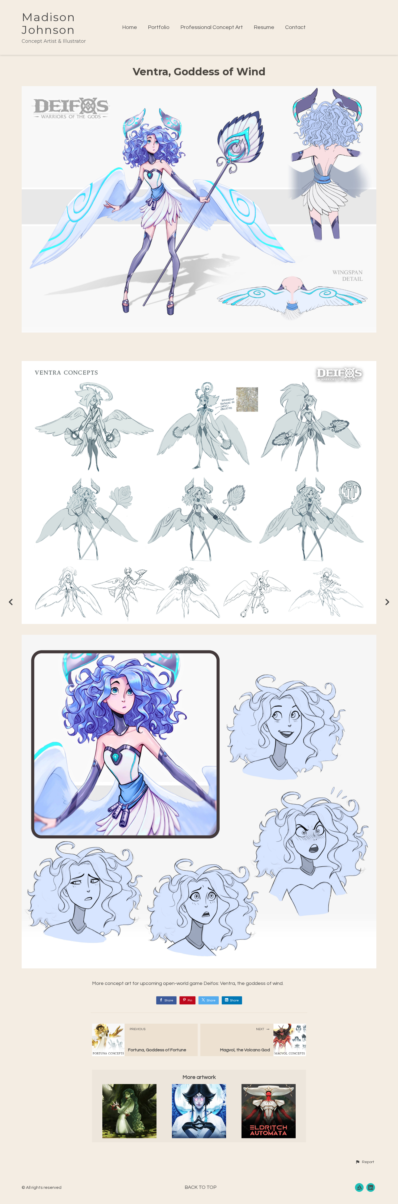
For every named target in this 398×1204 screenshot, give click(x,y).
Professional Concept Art (211, 27)
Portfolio (158, 27)
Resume (264, 27)
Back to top (201, 1187)
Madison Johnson (49, 23)
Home (129, 27)
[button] (364, 1162)
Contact (295, 27)
